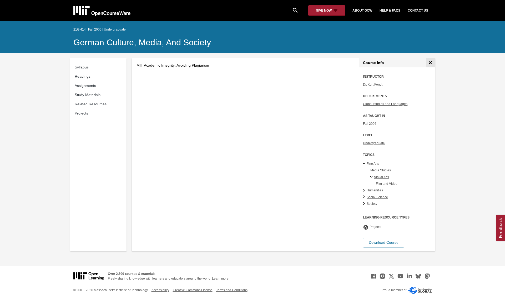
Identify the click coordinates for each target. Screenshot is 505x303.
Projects (81, 113)
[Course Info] (430, 62)
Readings (82, 76)
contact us (418, 10)
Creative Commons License (193, 290)
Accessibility (160, 290)
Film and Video (386, 184)
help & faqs (390, 10)
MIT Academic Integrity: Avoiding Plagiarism (173, 65)
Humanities (375, 190)
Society (372, 204)
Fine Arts (373, 164)
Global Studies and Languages (385, 104)
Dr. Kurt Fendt (372, 84)
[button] (383, 242)
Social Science (377, 197)
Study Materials (87, 95)
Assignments (85, 85)
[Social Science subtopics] (364, 197)
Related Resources (91, 104)
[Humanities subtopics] (364, 190)
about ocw (362, 10)
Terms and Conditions (232, 290)
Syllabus (82, 67)
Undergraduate (374, 143)
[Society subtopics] (364, 203)
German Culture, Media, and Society (142, 42)
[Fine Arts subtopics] (364, 163)
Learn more (220, 278)
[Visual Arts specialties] (372, 177)
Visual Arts (381, 177)
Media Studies (380, 170)
